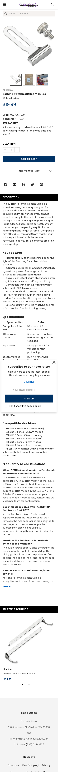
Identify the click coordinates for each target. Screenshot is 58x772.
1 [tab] (22, 684)
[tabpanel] (29, 648)
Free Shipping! (30, 765)
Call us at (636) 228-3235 (29, 744)
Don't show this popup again (25, 406)
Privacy (46, 765)
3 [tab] (29, 684)
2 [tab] (25, 684)
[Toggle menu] (4, 4)
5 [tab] (35, 684)
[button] (54, 362)
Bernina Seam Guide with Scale (19, 673)
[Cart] (53, 4)
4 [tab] (32, 684)
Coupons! (29, 381)
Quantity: (9, 143)
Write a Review (11, 98)
